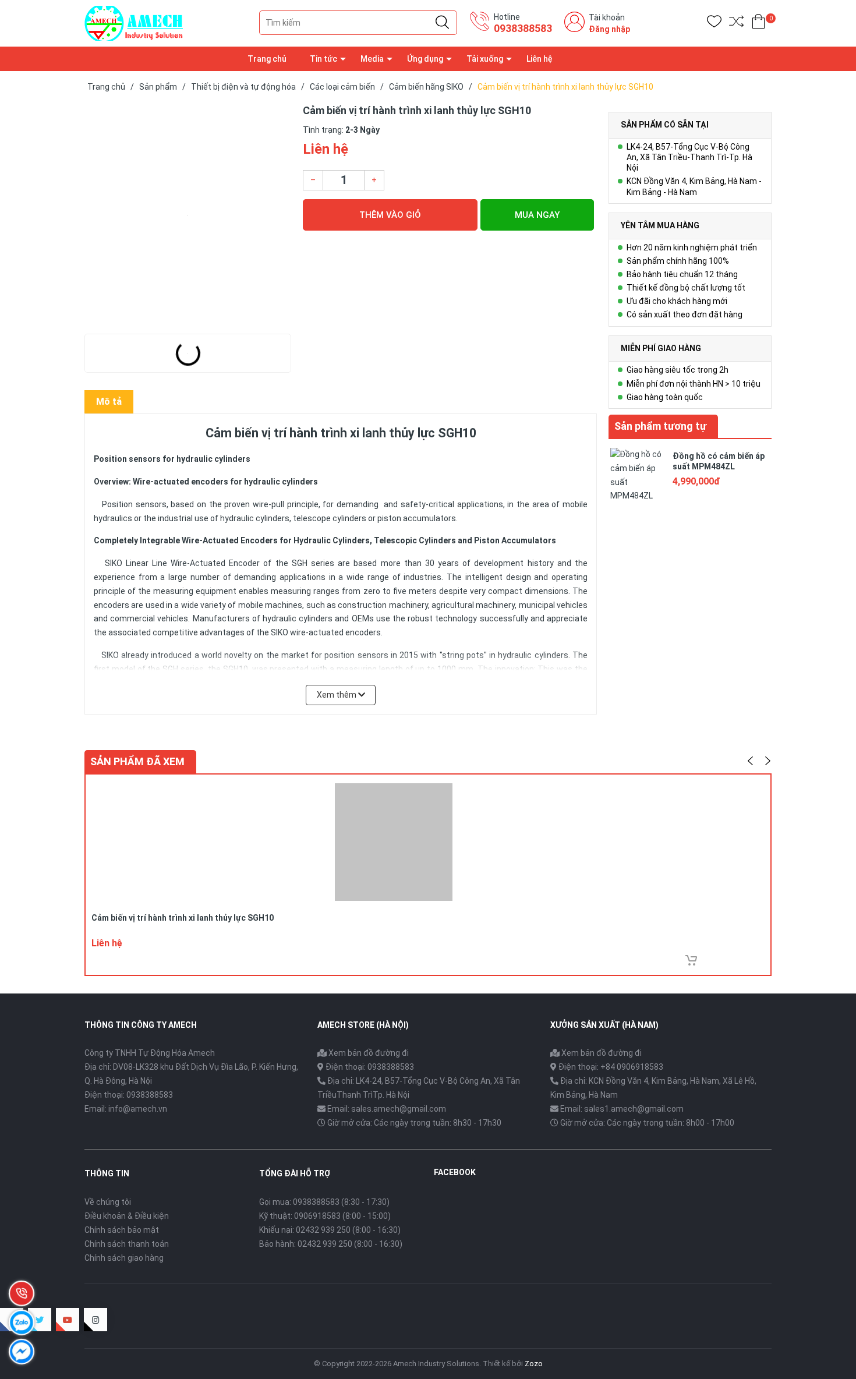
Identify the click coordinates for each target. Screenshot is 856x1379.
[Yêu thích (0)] (714, 23)
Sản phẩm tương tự (660, 426)
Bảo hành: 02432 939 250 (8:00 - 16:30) (330, 1244)
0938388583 (523, 28)
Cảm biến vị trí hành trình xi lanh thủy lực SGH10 (182, 917)
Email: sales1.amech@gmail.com (622, 1108)
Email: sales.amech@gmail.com (386, 1108)
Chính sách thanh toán (126, 1244)
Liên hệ (539, 58)
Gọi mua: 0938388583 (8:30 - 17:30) (324, 1202)
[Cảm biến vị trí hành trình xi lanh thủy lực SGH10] (187, 215)
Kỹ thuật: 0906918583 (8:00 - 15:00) (325, 1216)
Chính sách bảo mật (121, 1230)
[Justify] (442, 22)
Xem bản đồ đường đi (368, 1053)
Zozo (534, 1363)
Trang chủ (266, 58)
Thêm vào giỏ (390, 215)
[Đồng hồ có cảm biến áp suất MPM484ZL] (638, 474)
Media (372, 58)
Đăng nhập (609, 29)
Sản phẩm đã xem (137, 761)
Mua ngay (537, 215)
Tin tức (323, 58)
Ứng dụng (425, 58)
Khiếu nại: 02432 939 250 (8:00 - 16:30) (330, 1230)
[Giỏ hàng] (758, 23)
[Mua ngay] (691, 960)
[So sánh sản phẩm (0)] (736, 23)
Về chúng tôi (107, 1202)
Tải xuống (484, 58)
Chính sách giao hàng (124, 1258)
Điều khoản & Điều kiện (126, 1216)
